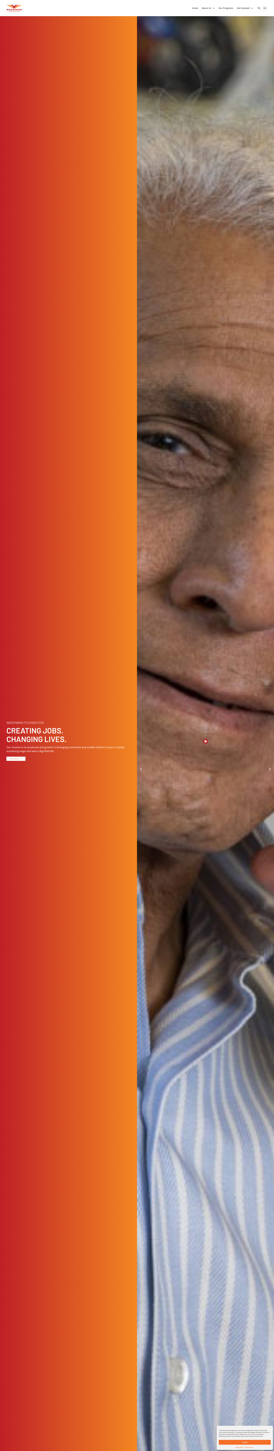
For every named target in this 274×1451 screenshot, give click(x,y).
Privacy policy (249, 1447)
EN (265, 8)
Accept (245, 1442)
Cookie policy (239, 1447)
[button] (259, 8)
